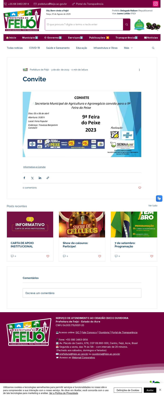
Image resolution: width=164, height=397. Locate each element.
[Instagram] (155, 4)
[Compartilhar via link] (47, 177)
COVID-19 (34, 47)
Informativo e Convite (34, 167)
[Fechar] (160, 390)
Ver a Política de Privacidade (63, 393)
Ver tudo (152, 205)
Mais (126, 47)
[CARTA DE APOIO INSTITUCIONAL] (30, 224)
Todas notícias (15, 47)
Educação (81, 47)
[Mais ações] (139, 70)
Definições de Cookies (128, 390)
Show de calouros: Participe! (75, 244)
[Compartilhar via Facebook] (24, 177)
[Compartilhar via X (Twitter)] (32, 177)
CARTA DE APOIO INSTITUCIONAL (22, 244)
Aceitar (150, 390)
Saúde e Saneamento (58, 47)
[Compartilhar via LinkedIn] (39, 177)
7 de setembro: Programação (125, 244)
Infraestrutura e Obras (106, 47)
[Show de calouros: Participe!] (82, 224)
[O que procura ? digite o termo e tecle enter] (126, 24)
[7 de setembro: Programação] (134, 224)
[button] (30, 37)
